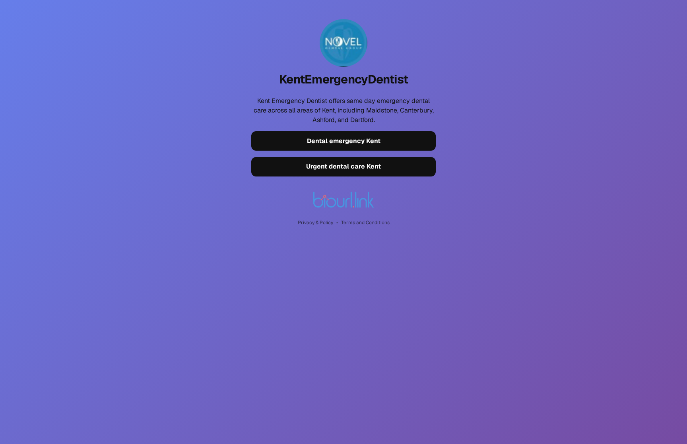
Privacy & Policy (315, 222)
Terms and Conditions (365, 222)
